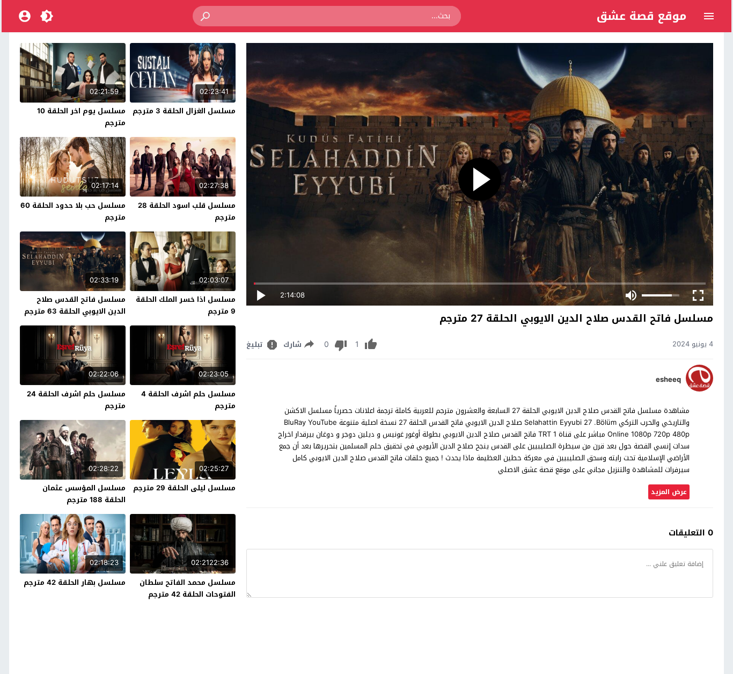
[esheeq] (699, 389)
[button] (206, 16)
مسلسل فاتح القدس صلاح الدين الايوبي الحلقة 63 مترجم (75, 305)
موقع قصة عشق (641, 16)
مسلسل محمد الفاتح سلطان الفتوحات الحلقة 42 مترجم (188, 588)
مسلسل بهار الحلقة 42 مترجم (75, 582)
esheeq (668, 379)
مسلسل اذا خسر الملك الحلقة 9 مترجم (186, 305)
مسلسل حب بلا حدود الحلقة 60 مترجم (73, 211)
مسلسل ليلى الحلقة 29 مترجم (184, 488)
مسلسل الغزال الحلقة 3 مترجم (184, 111)
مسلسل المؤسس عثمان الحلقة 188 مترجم (84, 493)
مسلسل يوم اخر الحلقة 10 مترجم (81, 116)
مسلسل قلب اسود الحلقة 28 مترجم (187, 211)
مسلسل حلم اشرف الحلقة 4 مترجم (188, 399)
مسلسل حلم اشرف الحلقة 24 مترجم (76, 399)
